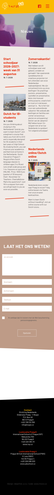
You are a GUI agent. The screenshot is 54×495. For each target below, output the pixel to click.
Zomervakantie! (39, 59)
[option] (27, 31)
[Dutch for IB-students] (14, 111)
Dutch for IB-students (12, 115)
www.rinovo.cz (40, 483)
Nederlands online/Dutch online (37, 152)
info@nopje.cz (28, 424)
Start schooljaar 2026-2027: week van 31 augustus (11, 66)
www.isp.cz (28, 444)
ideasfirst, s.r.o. (20, 483)
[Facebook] (39, 6)
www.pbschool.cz (27, 463)
